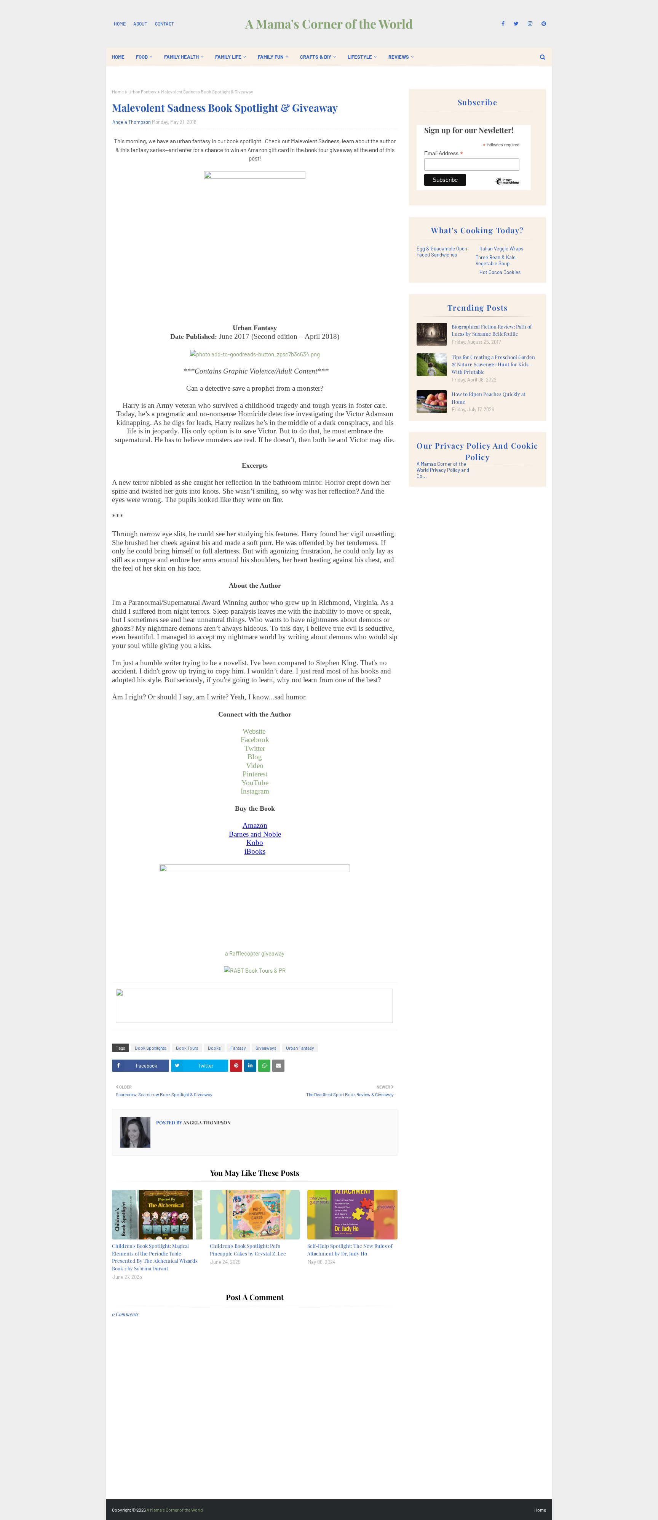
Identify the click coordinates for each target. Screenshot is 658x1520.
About (140, 23)
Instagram (255, 791)
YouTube (254, 783)
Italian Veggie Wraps (501, 248)
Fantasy (238, 1047)
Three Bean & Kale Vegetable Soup (496, 260)
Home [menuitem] (118, 57)
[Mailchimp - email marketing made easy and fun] (507, 187)
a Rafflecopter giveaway (254, 953)
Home (120, 23)
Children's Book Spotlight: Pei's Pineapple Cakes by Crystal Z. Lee (248, 1250)
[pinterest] (542, 23)
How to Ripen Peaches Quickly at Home (488, 398)
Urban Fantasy (142, 91)
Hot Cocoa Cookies (500, 272)
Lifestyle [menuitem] (360, 57)
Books (214, 1047)
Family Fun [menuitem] (271, 57)
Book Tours (187, 1047)
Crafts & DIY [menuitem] (315, 57)
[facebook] (503, 23)
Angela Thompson (131, 122)
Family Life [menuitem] (228, 57)
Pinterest (255, 774)
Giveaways (266, 1047)
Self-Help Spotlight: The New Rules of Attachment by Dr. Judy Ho (349, 1250)
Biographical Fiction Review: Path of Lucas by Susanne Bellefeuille (492, 330)
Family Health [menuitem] (181, 57)
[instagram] (530, 23)
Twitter (254, 748)
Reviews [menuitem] (398, 57)
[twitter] (516, 23)
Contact (164, 23)
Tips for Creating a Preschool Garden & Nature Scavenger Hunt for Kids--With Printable (493, 364)
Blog (255, 757)
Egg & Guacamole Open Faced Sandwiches (442, 251)
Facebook (255, 740)
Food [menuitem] (142, 57)
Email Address (443, 153)
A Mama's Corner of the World (329, 23)
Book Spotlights (150, 1047)
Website (255, 731)
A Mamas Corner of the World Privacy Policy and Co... (443, 470)
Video (255, 766)
